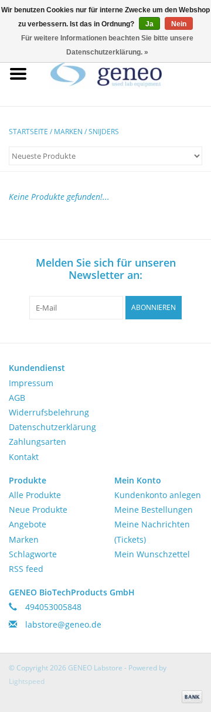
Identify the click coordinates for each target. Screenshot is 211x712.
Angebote (27, 524)
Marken (68, 132)
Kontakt (24, 456)
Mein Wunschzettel (152, 554)
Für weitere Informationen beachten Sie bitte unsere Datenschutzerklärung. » (107, 45)
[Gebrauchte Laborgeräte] (124, 73)
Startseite (28, 132)
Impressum (31, 383)
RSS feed (26, 568)
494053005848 (53, 606)
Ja (149, 24)
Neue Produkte (38, 509)
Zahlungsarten (37, 441)
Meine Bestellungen (153, 509)
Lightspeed (27, 681)
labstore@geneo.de (63, 624)
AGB (17, 397)
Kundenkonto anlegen (157, 494)
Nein (178, 24)
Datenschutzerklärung (52, 426)
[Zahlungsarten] (190, 696)
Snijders (104, 132)
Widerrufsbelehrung (49, 412)
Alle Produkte (35, 494)
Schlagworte (33, 554)
